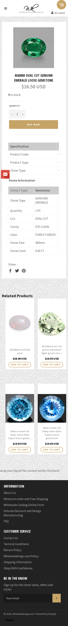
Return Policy (12, 550)
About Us (10, 493)
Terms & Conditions (16, 544)
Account (60, 12)
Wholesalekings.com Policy (21, 556)
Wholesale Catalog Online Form (24, 505)
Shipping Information (18, 562)
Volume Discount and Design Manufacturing (22, 513)
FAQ (6, 521)
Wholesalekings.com (23, 614)
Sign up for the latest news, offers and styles (28, 587)
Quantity (14, 105)
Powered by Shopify (45, 614)
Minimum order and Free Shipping (26, 499)
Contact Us (11, 538)
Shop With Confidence (18, 568)
